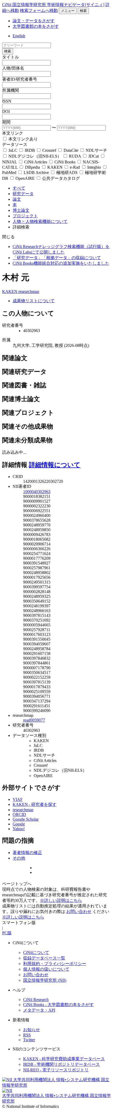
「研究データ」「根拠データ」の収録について (57, 257)
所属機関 (10, 90)
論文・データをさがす (34, 21)
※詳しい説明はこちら (61, 900)
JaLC (12, 150)
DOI (6, 111)
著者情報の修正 (27, 852)
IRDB (30, 150)
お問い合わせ (78, 911)
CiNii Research (36, 999)
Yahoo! (19, 829)
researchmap (28, 291)
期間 (6, 122)
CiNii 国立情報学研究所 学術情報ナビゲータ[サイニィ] (53, 4)
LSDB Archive (36, 172)
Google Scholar (26, 819)
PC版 (7, 933)
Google (19, 824)
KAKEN (55, 167)
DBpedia (32, 167)
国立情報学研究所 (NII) (44, 980)
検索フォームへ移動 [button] (39, 10)
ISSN (6, 101)
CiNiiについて (36, 952)
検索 (83, 11)
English (19, 36)
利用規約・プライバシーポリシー (54, 963)
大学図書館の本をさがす (36, 26)
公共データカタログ (60, 178)
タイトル (10, 57)
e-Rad (75, 167)
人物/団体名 (13, 68)
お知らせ (31, 1029)
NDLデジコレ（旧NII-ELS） (35, 156)
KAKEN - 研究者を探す (34, 804)
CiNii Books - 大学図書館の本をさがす (58, 1004)
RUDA (75, 156)
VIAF (18, 799)
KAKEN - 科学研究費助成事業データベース (64, 1059)
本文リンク (12, 133)
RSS (27, 1035)
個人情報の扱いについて (46, 969)
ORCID (19, 814)
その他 (19, 858)
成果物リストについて (34, 301)
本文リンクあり (22, 139)
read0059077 (34, 720)
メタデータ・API (39, 1010)
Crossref (49, 150)
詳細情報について (54, 464)
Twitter (29, 1039)
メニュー (68, 11)
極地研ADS (67, 172)
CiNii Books (64, 162)
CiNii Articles (35, 162)
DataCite (71, 150)
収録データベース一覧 (44, 958)
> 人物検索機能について (45, 221)
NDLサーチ (96, 150)
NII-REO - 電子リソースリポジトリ (56, 1070)
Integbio (94, 167)
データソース (14, 144)
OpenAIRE (25, 178)
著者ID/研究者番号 (19, 79)
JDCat (93, 156)
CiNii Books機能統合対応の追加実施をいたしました (61, 263)
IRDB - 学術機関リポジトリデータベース (61, 1064)
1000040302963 (36, 491)
